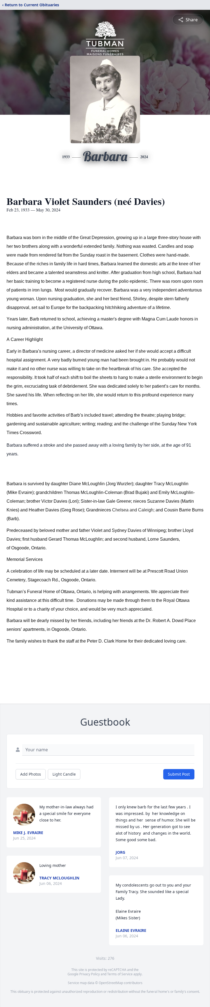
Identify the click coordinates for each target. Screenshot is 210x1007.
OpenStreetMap (111, 982)
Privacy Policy (89, 974)
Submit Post (179, 774)
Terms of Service (120, 974)
